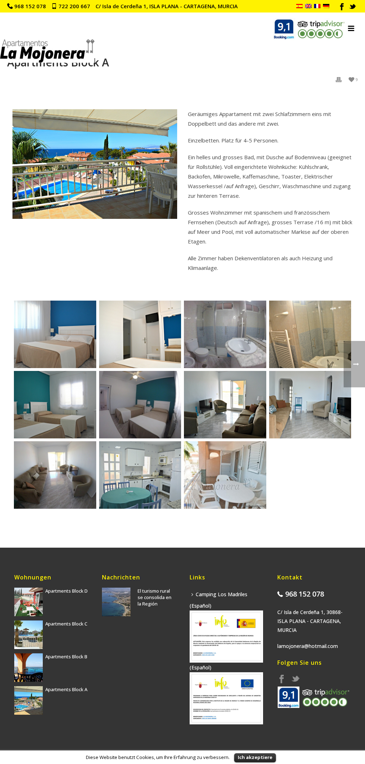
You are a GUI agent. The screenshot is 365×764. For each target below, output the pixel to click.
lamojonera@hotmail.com (307, 646)
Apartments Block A (66, 689)
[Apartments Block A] (28, 700)
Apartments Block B (66, 656)
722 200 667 (74, 6)
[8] (310, 404)
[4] (55, 404)
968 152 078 (30, 6)
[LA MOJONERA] (47, 28)
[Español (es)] (299, 6)
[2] (140, 334)
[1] (55, 334)
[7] (225, 404)
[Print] (338, 79)
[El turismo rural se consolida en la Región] (116, 602)
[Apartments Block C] (28, 634)
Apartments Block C (66, 623)
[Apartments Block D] (28, 602)
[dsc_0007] (310, 334)
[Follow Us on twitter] (295, 679)
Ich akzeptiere (255, 757)
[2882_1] (225, 475)
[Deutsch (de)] (326, 6)
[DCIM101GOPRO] (225, 334)
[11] (140, 475)
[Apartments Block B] (28, 667)
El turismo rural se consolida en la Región (154, 597)
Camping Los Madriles (221, 594)
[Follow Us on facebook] (281, 679)
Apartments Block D (66, 591)
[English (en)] (308, 6)
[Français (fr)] (317, 6)
